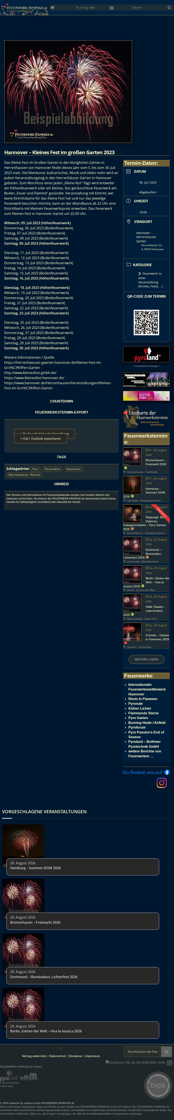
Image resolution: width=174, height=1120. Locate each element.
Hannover (74, 469)
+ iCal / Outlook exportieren (40, 438)
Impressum (92, 1056)
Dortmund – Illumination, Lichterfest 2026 (43, 976)
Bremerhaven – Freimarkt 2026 (35, 922)
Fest (35, 469)
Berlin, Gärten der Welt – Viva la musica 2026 (146, 582)
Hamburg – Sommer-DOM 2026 (35, 868)
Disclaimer (76, 1056)
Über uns (35, 1113)
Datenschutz (57, 1056)
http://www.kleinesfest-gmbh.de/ (30, 372)
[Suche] (166, 1052)
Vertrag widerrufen (34, 1056)
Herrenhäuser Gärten (25, 475)
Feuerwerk (52, 469)
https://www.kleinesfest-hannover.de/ (34, 377)
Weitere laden (146, 659)
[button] (169, 8)
